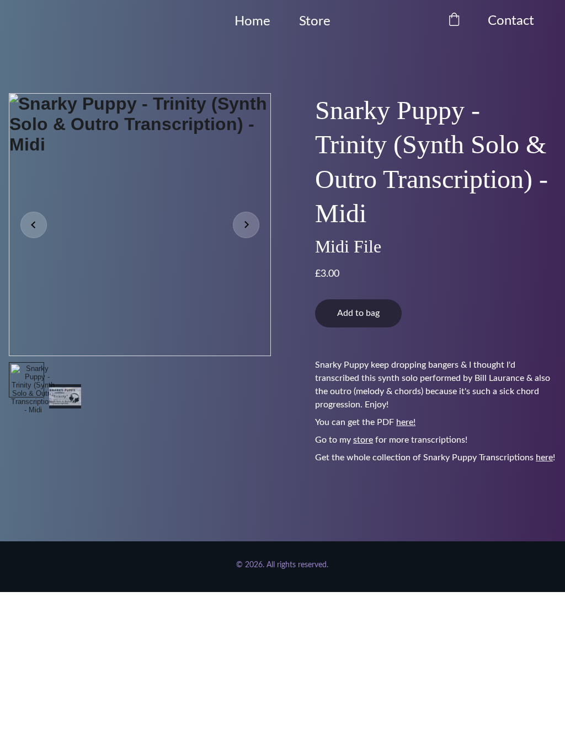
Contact (511, 21)
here (544, 457)
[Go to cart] (454, 21)
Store (315, 21)
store (363, 439)
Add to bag (358, 313)
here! (405, 422)
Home (252, 21)
